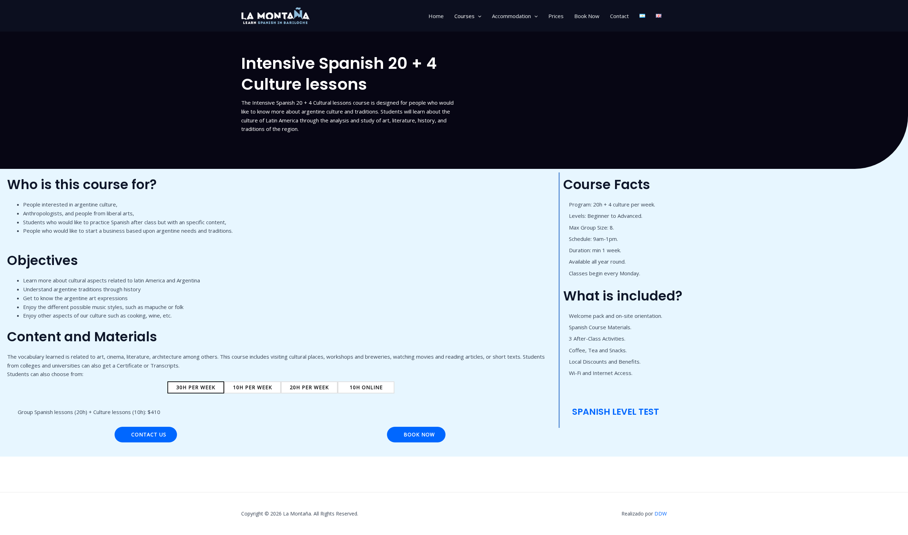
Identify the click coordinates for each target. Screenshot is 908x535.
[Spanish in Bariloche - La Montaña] (276, 15)
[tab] (195, 387)
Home (436, 16)
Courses (464, 16)
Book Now (586, 16)
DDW (660, 513)
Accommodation (511, 16)
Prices (556, 16)
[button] (478, 16)
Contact (619, 16)
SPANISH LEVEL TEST (614, 412)
